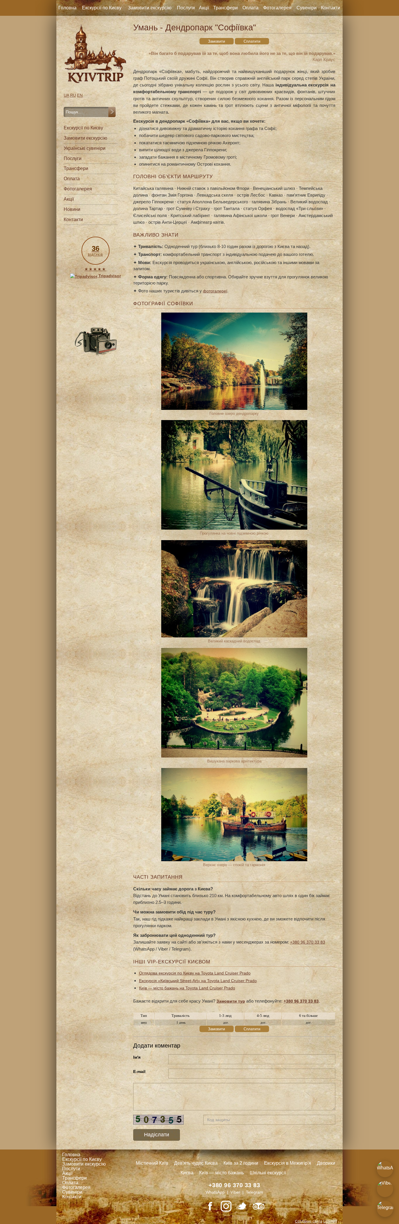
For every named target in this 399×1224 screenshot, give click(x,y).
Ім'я (136, 1057)
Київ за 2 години (240, 1163)
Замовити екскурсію (149, 7)
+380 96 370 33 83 (307, 942)
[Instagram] (226, 1206)
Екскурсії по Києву (102, 7)
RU (73, 95)
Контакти (330, 7)
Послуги (186, 7)
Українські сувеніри (84, 148)
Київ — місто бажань (221, 1172)
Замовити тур (230, 1001)
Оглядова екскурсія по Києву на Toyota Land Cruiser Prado (195, 973)
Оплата (250, 7)
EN (80, 95)
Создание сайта (308, 1221)
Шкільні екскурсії (268, 1172)
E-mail (139, 1071)
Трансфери (225, 7)
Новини (72, 209)
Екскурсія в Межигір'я (287, 1163)
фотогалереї (215, 291)
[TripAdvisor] (258, 1206)
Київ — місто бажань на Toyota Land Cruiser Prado (187, 988)
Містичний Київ (152, 1163)
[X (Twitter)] (242, 1206)
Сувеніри (306, 7)
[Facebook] (210, 1206)
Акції (204, 7)
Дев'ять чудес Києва (196, 1163)
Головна (67, 7)
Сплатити (252, 41)
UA (66, 95)
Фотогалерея (277, 7)
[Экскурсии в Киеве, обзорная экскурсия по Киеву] (95, 54)
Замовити (216, 41)
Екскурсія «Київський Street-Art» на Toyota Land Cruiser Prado (198, 980)
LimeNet (330, 1221)
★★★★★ (95, 269)
